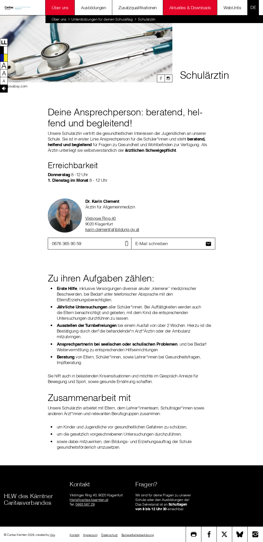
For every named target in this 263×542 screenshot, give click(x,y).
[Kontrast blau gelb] (4, 58)
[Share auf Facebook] (209, 534)
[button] (4, 42)
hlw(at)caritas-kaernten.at (89, 499)
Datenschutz (109, 535)
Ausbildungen (93, 7)
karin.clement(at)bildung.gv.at (112, 229)
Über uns (60, 7)
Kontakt (74, 535)
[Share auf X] (224, 534)
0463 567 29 (85, 504)
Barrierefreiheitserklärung (137, 535)
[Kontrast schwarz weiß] (4, 50)
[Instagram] (168, 78)
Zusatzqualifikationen (137, 7)
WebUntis (232, 7)
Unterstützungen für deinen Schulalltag (102, 19)
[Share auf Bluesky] (240, 534)
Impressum (90, 535)
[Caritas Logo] (18, 7)
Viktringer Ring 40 (100, 218)
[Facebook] (161, 78)
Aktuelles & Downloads (190, 7)
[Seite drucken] (193, 534)
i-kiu (52, 535)
